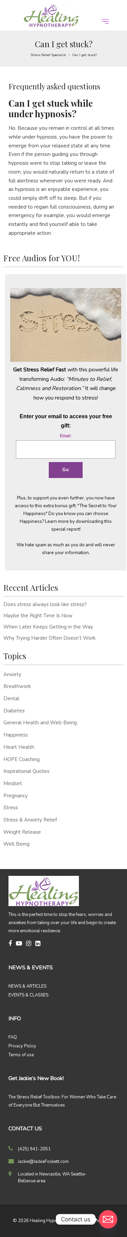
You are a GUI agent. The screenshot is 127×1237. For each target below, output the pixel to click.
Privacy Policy (22, 1046)
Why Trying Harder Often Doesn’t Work (49, 638)
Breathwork (17, 686)
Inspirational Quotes (26, 771)
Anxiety (12, 674)
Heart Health (18, 747)
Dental (11, 698)
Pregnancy (15, 795)
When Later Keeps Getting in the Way (48, 626)
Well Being (16, 844)
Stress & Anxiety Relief (30, 819)
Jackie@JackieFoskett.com (43, 1162)
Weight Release (22, 832)
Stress (10, 807)
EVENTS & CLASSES (28, 995)
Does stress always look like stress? (45, 604)
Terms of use (21, 1055)
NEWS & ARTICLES (27, 986)
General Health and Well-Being (40, 722)
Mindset (12, 783)
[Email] (108, 1219)
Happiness (15, 734)
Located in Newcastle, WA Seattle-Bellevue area (52, 1177)
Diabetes (14, 710)
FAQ (12, 1037)
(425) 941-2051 (34, 1149)
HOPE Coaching (21, 759)
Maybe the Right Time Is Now (37, 615)
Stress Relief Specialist (48, 55)
